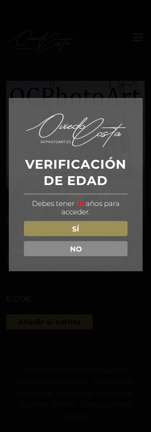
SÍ (75, 229)
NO (76, 249)
